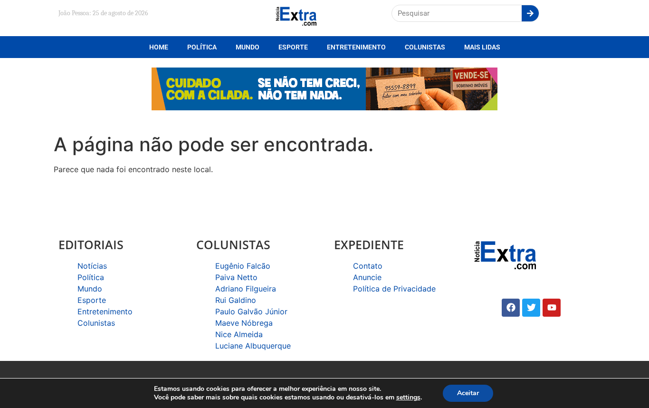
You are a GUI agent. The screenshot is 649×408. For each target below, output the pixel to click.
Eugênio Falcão (242, 266)
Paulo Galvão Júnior (251, 311)
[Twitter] (531, 308)
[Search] (530, 13)
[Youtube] (552, 308)
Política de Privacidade (394, 288)
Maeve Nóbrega (244, 323)
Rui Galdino (235, 300)
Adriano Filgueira (245, 288)
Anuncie (367, 277)
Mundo (247, 47)
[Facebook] (511, 308)
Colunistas (425, 47)
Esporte (293, 47)
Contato (367, 266)
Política (202, 47)
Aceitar (468, 393)
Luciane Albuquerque (253, 345)
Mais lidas (482, 47)
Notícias (92, 266)
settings (408, 397)
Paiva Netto (236, 277)
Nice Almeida (239, 334)
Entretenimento (356, 47)
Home (158, 47)
